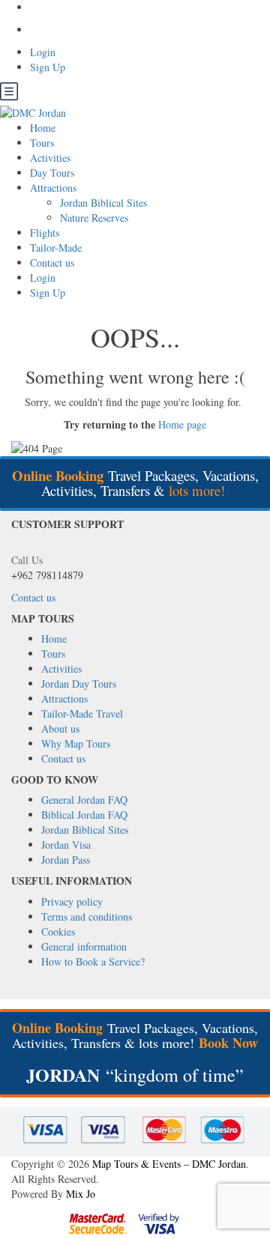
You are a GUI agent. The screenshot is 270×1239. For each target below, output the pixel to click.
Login (43, 52)
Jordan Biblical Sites (103, 203)
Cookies (58, 931)
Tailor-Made (56, 247)
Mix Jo (80, 1194)
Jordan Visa (66, 844)
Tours (42, 143)
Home (43, 128)
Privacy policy (72, 901)
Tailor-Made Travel (82, 713)
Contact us (52, 262)
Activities (50, 158)
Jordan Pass (65, 859)
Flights (44, 232)
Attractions (53, 188)
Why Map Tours (75, 743)
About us (60, 728)
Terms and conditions (86, 916)
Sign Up (47, 67)
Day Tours (52, 173)
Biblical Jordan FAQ (84, 815)
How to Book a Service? (93, 961)
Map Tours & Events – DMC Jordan (169, 1164)
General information (84, 946)
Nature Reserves (94, 217)
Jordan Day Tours (78, 683)
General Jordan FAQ (84, 800)
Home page (182, 424)
